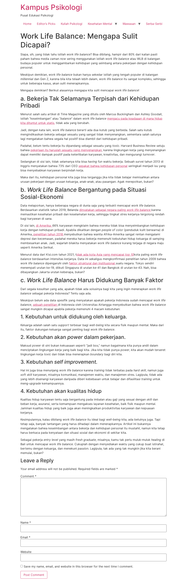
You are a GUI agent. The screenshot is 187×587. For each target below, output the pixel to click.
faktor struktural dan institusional (92, 263)
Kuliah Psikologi (71, 24)
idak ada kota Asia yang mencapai (101, 254)
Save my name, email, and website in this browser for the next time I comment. (78, 566)
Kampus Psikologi (51, 7)
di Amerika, (44, 225)
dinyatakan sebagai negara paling (103, 210)
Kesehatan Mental (100, 24)
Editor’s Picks (46, 24)
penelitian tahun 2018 (48, 234)
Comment (28, 476)
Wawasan (129, 24)
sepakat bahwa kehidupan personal (103, 166)
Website (25, 551)
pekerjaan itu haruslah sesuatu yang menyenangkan (66, 150)
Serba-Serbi (154, 24)
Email (25, 537)
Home (27, 24)
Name (25, 522)
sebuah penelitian (45, 304)
